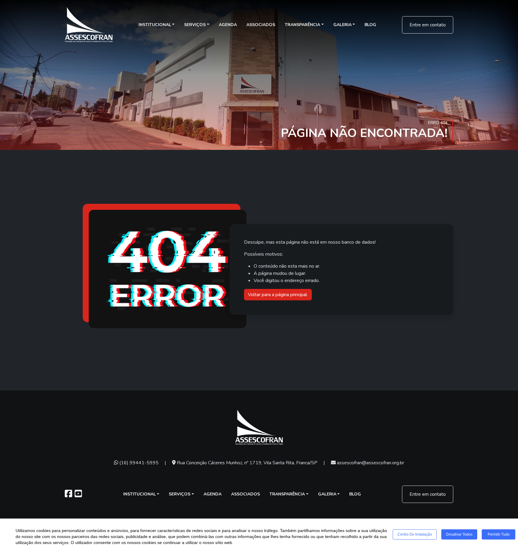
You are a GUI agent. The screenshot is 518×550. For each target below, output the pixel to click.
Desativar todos (459, 534)
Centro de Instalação (414, 534)
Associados (260, 25)
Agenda (228, 25)
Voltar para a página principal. (278, 294)
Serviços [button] (195, 25)
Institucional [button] (154, 25)
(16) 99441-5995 (138, 462)
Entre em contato (427, 25)
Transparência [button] (302, 25)
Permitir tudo (499, 534)
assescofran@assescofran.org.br (370, 462)
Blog (370, 25)
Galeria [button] (342, 25)
